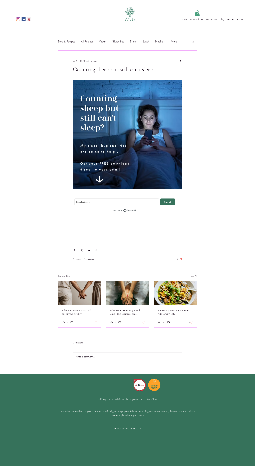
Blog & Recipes (66, 41)
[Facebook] (24, 19)
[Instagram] (18, 19)
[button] (197, 13)
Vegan (102, 41)
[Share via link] (96, 250)
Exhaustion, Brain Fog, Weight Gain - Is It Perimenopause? (125, 312)
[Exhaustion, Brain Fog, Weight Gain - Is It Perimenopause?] (127, 293)
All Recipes (87, 41)
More (174, 41)
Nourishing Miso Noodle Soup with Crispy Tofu (173, 312)
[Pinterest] (29, 19)
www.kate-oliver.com (127, 428)
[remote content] (127, 205)
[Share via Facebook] (74, 250)
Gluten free (118, 41)
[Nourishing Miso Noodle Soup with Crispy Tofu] (175, 293)
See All (194, 275)
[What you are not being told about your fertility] (79, 293)
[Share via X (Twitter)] (81, 250)
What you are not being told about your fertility (76, 312)
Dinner (133, 41)
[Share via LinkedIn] (88, 250)
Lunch (146, 41)
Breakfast (160, 41)
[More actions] (180, 61)
